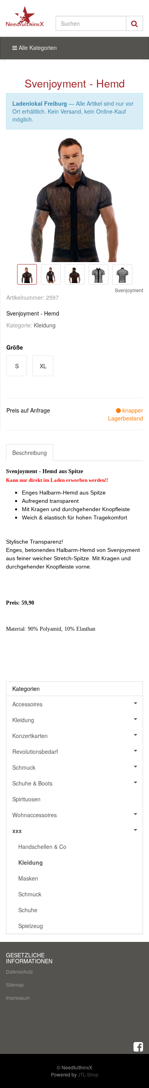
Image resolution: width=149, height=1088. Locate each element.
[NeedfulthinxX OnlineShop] (25, 16)
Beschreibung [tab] (29, 453)
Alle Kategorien (37, 47)
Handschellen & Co (42, 846)
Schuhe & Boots (32, 783)
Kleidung (45, 325)
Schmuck (23, 767)
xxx (17, 831)
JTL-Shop (88, 1074)
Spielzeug (30, 926)
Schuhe (27, 910)
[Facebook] (138, 1046)
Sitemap (15, 984)
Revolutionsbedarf (35, 751)
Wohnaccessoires (34, 815)
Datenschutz (19, 971)
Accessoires (27, 704)
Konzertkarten (30, 736)
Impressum (18, 997)
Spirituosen (26, 799)
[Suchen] (134, 23)
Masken (28, 878)
